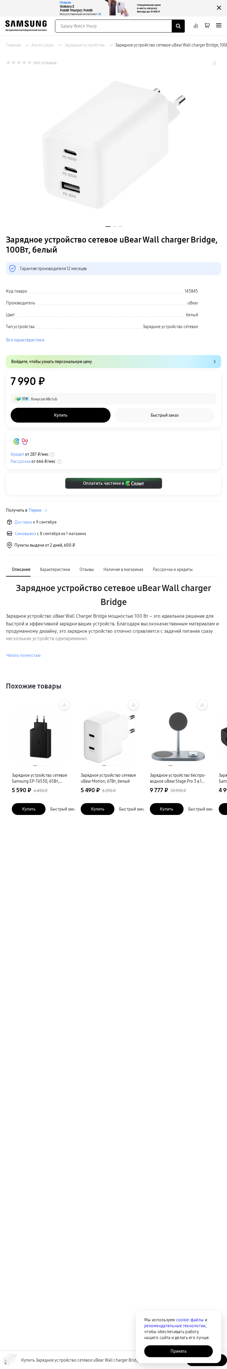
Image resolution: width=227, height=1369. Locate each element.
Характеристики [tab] (55, 569)
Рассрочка (20, 461)
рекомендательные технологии (175, 1325)
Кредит (17, 454)
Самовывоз (25, 533)
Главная (13, 45)
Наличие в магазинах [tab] (123, 569)
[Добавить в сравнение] (64, 705)
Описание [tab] (21, 569)
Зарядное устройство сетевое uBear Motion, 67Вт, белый (108, 778)
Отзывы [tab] (87, 569)
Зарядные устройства (84, 45)
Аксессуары (42, 45)
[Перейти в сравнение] (195, 26)
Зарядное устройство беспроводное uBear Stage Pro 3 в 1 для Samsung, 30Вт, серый (178, 778)
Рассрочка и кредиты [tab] (173, 569)
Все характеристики (25, 340)
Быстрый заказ (64, 809)
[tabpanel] (113, 620)
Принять (179, 1351)
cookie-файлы (190, 1320)
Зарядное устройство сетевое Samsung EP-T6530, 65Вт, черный (39, 778)
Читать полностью (23, 655)
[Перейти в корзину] (207, 26)
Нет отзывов (44, 62)
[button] (108, 226)
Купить (28, 809)
